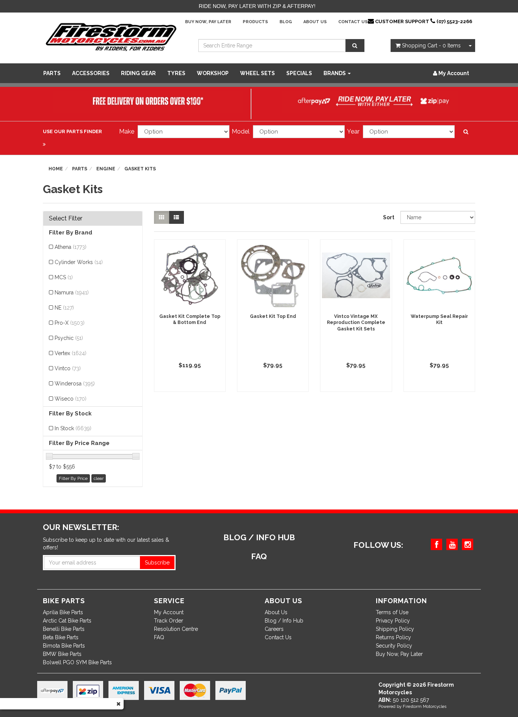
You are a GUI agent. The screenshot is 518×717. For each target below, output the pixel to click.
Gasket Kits (140, 168)
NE (64, 308)
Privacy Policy (393, 621)
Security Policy (394, 646)
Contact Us (353, 21)
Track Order (168, 621)
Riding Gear (138, 73)
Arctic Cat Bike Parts (67, 621)
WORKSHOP (213, 73)
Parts (52, 73)
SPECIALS (299, 73)
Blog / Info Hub (284, 621)
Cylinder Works (79, 262)
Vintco (68, 368)
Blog (285, 21)
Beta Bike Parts (60, 637)
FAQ (159, 637)
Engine (105, 168)
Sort (388, 217)
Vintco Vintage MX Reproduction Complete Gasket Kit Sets (356, 323)
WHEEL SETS (257, 73)
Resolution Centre (176, 629)
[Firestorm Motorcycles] (111, 36)
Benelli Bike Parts (64, 629)
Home (56, 168)
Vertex (70, 353)
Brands (335, 73)
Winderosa (75, 384)
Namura (72, 292)
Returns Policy (393, 637)
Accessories (91, 73)
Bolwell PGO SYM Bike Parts (77, 662)
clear (99, 478)
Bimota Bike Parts (64, 646)
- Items (431, 45)
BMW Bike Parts (62, 654)
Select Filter (65, 218)
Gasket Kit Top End (273, 316)
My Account (169, 612)
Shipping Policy (395, 629)
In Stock (73, 428)
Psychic (69, 338)
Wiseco (70, 399)
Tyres (176, 73)
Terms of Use (392, 612)
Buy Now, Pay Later (208, 21)
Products (255, 21)
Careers (274, 629)
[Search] (354, 45)
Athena (70, 247)
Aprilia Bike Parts (63, 612)
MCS (64, 277)
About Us (315, 21)
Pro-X (70, 323)
